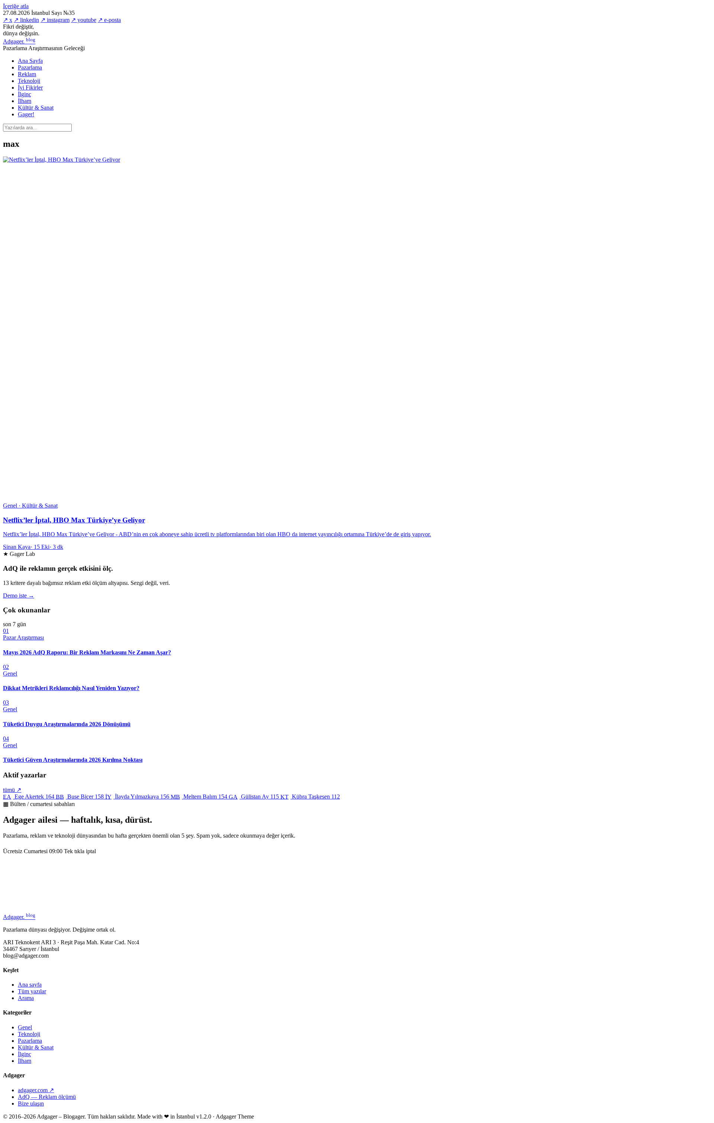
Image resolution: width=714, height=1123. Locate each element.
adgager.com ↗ (36, 1090)
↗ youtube (83, 20)
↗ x (7, 20)
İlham (24, 101)
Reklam (27, 74)
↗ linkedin (26, 20)
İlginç (24, 94)
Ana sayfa (30, 984)
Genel (25, 1027)
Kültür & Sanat (36, 107)
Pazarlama (30, 67)
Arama (26, 998)
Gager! (26, 114)
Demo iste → (18, 595)
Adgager (19, 41)
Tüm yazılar (32, 991)
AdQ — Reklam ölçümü (47, 1097)
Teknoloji (29, 81)
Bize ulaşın (31, 1103)
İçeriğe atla (16, 6)
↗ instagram (55, 20)
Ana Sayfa (30, 61)
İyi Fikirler (30, 87)
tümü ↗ (12, 790)
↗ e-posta (109, 20)
